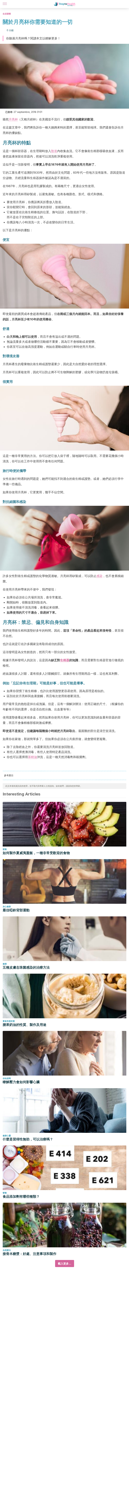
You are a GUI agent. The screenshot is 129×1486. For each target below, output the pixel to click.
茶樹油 (32, 757)
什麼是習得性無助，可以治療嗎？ (28, 1139)
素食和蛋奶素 (9, 1021)
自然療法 (7, 1250)
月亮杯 (13, 119)
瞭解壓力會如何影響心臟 (21, 1082)
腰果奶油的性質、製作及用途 (24, 1025)
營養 (5, 849)
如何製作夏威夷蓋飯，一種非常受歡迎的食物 (36, 853)
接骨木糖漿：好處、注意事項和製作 (29, 1254)
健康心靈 (7, 1135)
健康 (5, 964)
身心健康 (7, 906)
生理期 (31, 683)
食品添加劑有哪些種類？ (21, 1196)
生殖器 (64, 660)
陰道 (54, 151)
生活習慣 (7, 13)
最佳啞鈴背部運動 (16, 910)
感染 (99, 576)
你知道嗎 (7, 1078)
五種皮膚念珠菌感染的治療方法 (26, 967)
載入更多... (64, 1263)
